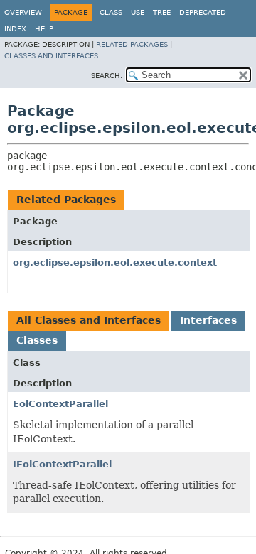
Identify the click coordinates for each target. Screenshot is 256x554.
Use (137, 12)
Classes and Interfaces (51, 56)
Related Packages (132, 44)
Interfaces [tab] (208, 320)
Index (15, 29)
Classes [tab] (37, 340)
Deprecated (202, 12)
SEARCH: (106, 76)
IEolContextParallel (62, 464)
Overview (23, 12)
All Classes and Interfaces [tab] (88, 320)
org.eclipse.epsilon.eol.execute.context (115, 262)
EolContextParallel (60, 403)
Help (44, 29)
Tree (162, 12)
